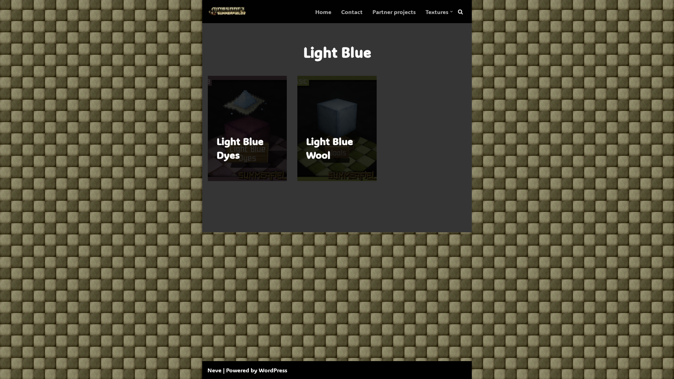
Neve (214, 370)
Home (323, 11)
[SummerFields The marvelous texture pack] (228, 11)
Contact (352, 11)
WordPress (273, 370)
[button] (451, 11)
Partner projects (394, 11)
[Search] (460, 11)
